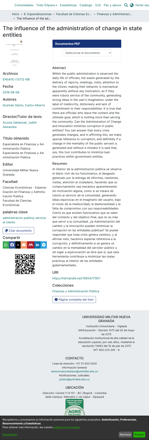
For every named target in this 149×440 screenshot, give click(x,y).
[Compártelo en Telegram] (44, 245)
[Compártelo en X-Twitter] (18, 245)
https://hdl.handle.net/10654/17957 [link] (76, 278)
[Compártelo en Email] (24, 245)
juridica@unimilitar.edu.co (74, 379)
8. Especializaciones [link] (38, 14)
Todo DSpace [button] (45, 5)
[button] (126, 5)
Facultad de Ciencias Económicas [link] (74, 14)
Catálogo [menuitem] (86, 5)
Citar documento (20, 230)
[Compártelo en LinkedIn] (37, 245)
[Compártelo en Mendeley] (30, 245)
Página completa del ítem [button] (76, 299)
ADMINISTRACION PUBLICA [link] (18, 218)
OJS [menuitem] (98, 5)
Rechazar (125, 434)
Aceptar (139, 434)
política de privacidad (66, 427)
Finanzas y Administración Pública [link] (115, 14)
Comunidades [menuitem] (24, 5)
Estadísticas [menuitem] (68, 5)
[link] (16, 79)
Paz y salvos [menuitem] (112, 5)
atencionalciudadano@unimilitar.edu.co (74, 371)
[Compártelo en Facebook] (12, 245)
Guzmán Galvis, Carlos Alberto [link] (24, 105)
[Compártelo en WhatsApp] (6, 245)
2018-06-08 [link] (11, 92)
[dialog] (74, 428)
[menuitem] (46, 5)
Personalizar (10, 434)
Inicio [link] (15, 14)
